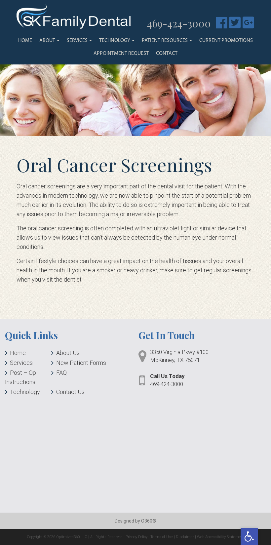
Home (25, 40)
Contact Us (70, 391)
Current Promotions (226, 40)
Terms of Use (161, 537)
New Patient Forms (81, 362)
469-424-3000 (179, 23)
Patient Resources (165, 40)
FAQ (61, 372)
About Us (68, 352)
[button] (249, 536)
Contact (166, 53)
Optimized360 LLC (71, 537)
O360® (148, 521)
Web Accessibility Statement (221, 537)
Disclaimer (185, 537)
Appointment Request (121, 53)
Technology (115, 40)
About (47, 40)
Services (78, 40)
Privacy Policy (136, 537)
